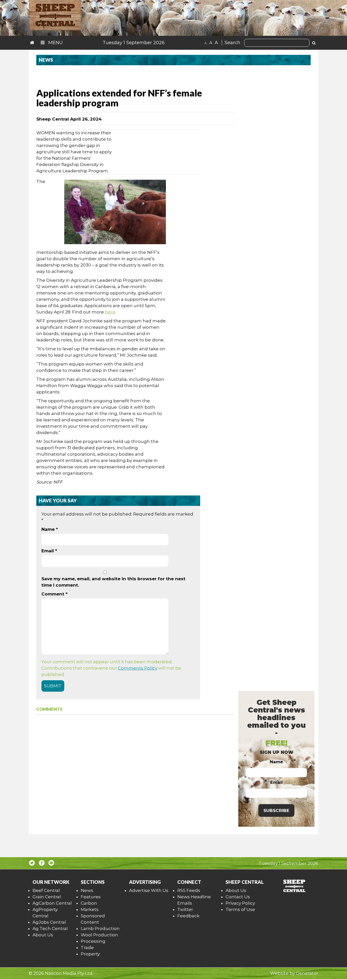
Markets (90, 909)
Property (90, 953)
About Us (43, 934)
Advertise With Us (148, 890)
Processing (93, 941)
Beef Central (46, 890)
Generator (307, 973)
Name (49, 529)
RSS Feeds (188, 890)
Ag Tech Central (50, 928)
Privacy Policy (240, 903)
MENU (55, 42)
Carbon (89, 903)
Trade (87, 947)
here (110, 311)
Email (49, 550)
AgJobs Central (49, 922)
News (87, 890)
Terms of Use (240, 909)
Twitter (185, 909)
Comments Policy (137, 668)
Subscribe (276, 810)
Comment (54, 593)
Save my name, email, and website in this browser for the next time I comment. (113, 582)
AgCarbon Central (52, 903)
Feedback (188, 915)
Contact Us (238, 896)
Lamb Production (100, 928)
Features (91, 896)
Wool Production (99, 934)
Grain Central (47, 896)
